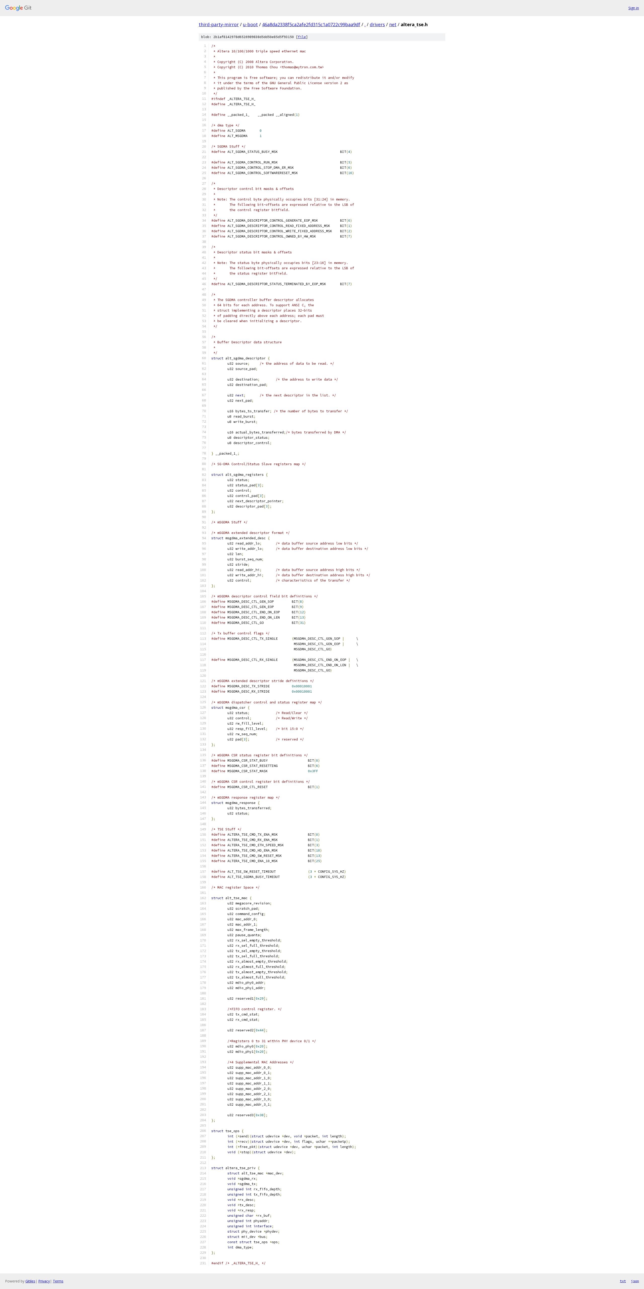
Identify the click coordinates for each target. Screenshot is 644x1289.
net (392, 24)
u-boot (250, 24)
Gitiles (30, 1281)
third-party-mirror (219, 24)
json (635, 1281)
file (302, 37)
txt (623, 1281)
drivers (377, 24)
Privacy (44, 1281)
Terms (58, 1281)
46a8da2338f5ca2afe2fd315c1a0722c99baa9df (311, 24)
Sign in (633, 8)
